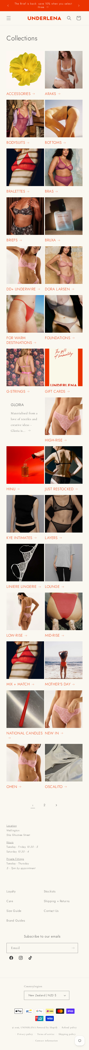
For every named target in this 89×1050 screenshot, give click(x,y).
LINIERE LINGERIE (21, 586)
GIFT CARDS (55, 391)
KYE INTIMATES (19, 537)
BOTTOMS (53, 142)
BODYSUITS (15, 142)
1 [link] (32, 805)
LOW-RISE (14, 635)
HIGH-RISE (53, 440)
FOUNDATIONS (57, 337)
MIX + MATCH (18, 684)
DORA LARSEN (57, 289)
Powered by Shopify (47, 1027)
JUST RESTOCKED (59, 489)
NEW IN (52, 733)
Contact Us (51, 911)
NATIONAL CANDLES (24, 733)
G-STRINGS (15, 391)
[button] (8, 18)
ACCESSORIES (18, 93)
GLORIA (17, 404)
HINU (10, 489)
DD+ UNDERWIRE (21, 289)
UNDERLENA (28, 1027)
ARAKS (50, 93)
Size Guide (13, 911)
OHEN (11, 786)
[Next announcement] (79, 5)
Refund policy (69, 1027)
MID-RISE (52, 635)
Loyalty (11, 891)
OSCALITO (54, 786)
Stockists (50, 891)
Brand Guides (15, 920)
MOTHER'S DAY (57, 684)
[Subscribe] (73, 948)
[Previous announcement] (8, 5)
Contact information (46, 1040)
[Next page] (56, 805)
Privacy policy (25, 1034)
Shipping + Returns (57, 901)
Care (9, 901)
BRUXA (50, 240)
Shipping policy (67, 1034)
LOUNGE (52, 586)
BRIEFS (12, 240)
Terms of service (45, 1034)
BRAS (49, 191)
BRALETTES (15, 191)
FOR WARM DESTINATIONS (19, 340)
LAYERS (51, 537)
